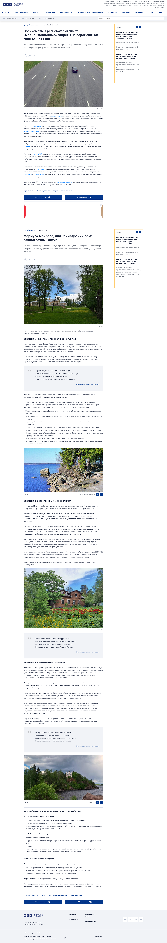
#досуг (42, 895)
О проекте (73, 919)
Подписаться (30, 18)
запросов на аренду (65, 182)
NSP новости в (41, 197)
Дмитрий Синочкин (31, 25)
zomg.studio (99, 939)
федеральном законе (32, 131)
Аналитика (50, 12)
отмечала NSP (37, 154)
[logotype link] (13, 5)
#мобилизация (66, 191)
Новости (5, 12)
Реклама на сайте (89, 916)
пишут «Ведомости (34, 126)
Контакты (73, 915)
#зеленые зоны (76, 895)
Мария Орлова (159, 7)
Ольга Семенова (29, 230)
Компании (112, 12)
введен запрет (56, 116)
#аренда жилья (29, 191)
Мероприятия (90, 921)
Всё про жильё (66, 12)
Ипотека (36, 12)
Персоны (126, 12)
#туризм (56, 191)
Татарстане (40, 169)
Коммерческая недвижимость (90, 12)
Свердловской (39, 174)
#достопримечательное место (58, 895)
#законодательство (44, 191)
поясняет (27, 146)
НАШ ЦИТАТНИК (109, 2)
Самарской (28, 174)
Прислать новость (48, 18)
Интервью (139, 12)
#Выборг (27, 895)
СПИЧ (151, 12)
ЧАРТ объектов (21, 12)
